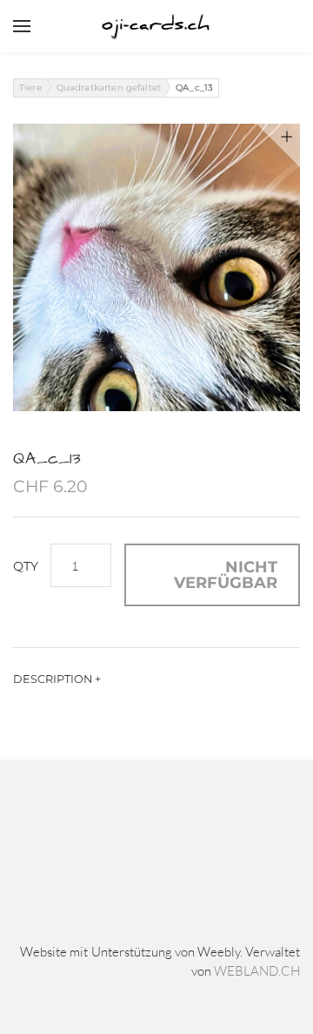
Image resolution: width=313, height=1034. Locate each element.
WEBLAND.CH (257, 971)
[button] (212, 575)
